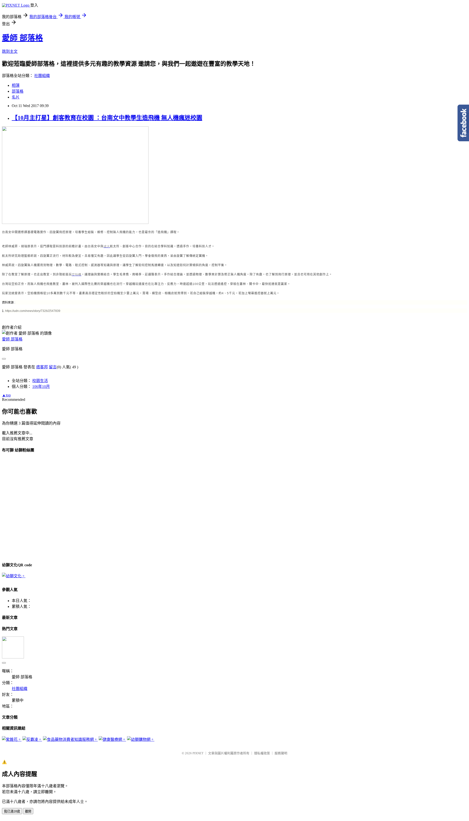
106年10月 (41, 386)
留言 (53, 367)
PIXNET (197, 753)
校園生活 (40, 381)
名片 (16, 97)
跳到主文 (10, 51)
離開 (28, 811)
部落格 (17, 91)
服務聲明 (281, 753)
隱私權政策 (262, 753)
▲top (6, 395)
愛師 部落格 (22, 37)
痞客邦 (42, 367)
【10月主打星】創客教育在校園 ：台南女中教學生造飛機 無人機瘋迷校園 (107, 118)
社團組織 (42, 76)
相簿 (16, 85)
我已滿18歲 (12, 811)
